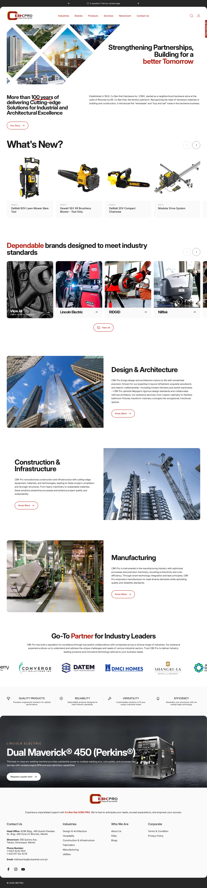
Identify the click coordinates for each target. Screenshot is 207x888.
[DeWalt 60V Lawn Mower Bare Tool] (30, 177)
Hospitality (68, 835)
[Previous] (69, 3)
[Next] (138, 3)
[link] (24, 777)
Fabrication (69, 845)
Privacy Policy (155, 835)
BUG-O (161, 205)
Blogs (114, 840)
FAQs (114, 835)
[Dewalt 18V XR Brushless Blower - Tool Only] (79, 177)
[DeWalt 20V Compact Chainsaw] (128, 177)
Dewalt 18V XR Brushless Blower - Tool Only (75, 210)
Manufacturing (71, 849)
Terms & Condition (158, 831)
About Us (116, 831)
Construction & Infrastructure (79, 840)
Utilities (67, 854)
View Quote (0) (206, 29)
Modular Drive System (171, 208)
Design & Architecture (75, 831)
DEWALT (14, 205)
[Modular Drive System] (177, 177)
